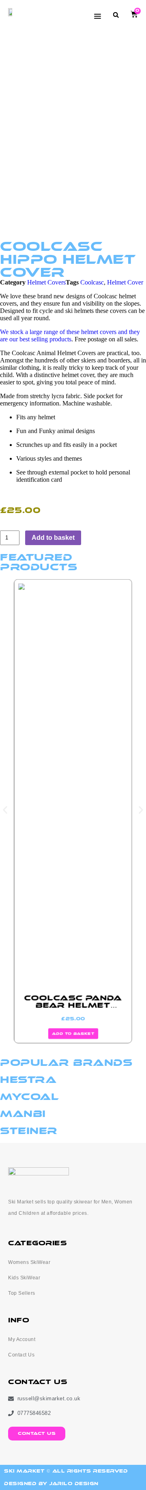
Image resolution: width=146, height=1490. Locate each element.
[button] (115, 15)
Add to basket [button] (73, 1033)
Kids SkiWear (24, 1278)
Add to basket (53, 537)
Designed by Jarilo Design (51, 1483)
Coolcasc (92, 282)
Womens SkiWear (29, 1262)
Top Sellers (21, 1293)
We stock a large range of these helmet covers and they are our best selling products (70, 335)
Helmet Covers (46, 282)
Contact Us (21, 1355)
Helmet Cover (125, 282)
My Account (21, 1339)
